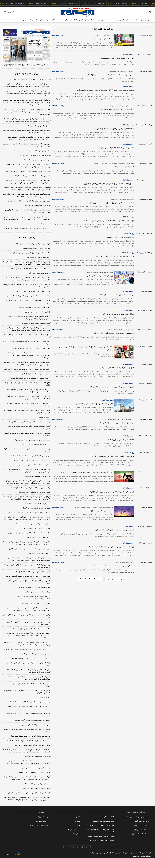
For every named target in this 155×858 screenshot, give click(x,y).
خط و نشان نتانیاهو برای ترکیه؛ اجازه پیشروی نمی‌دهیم (31, 348)
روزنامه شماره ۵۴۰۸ (128, 436)
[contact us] (69, 847)
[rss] (77, 847)
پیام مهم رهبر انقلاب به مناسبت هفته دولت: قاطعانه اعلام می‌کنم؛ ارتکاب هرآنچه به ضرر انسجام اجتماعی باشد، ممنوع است (28, 278)
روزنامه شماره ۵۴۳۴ (128, 253)
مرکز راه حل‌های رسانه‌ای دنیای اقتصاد (101, 836)
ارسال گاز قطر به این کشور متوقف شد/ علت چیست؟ (32, 291)
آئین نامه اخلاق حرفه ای (38, 825)
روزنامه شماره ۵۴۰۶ (128, 453)
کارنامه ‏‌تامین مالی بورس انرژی (102, 510)
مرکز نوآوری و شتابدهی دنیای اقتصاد (101, 825)
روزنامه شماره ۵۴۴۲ (58, 199)
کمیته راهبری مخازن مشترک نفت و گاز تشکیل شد (115, 256)
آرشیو (53, 20)
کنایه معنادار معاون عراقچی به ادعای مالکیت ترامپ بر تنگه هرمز (28, 512)
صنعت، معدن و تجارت (104, 20)
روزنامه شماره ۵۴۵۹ (128, 54)
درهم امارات (115, 3)
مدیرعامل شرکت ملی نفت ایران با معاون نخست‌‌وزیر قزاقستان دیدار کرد (106, 75)
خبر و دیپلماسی (146, 20)
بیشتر (25, 20)
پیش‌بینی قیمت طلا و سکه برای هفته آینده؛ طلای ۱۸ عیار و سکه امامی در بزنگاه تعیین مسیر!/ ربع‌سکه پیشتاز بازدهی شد (26, 195)
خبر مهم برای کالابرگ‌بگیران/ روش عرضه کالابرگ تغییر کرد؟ (30, 456)
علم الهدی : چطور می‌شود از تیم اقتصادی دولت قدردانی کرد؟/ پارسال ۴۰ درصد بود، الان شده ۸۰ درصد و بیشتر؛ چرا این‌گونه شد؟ (27, 188)
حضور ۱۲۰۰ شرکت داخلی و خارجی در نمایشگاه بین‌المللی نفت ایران (109, 183)
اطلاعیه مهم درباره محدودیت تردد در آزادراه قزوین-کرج (31, 440)
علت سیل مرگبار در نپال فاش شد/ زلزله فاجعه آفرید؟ (32, 176)
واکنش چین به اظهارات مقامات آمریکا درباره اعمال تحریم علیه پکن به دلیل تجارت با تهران (27, 411)
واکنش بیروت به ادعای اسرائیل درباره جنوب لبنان (34, 492)
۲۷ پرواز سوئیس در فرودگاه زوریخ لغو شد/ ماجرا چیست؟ (30, 378)
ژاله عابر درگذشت (44, 224)
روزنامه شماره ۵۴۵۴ (58, 106)
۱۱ (95, 579)
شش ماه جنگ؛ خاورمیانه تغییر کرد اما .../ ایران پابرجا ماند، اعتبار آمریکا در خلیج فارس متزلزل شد (28, 390)
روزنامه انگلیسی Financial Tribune (102, 840)
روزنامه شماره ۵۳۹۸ (57, 507)
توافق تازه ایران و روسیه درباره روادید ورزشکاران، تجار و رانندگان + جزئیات (27, 384)
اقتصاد (135, 20)
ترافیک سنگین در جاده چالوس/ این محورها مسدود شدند (30, 488)
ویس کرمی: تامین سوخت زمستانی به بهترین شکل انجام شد (111, 491)
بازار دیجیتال (89, 20)
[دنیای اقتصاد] (77, 12)
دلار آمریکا (36, 3)
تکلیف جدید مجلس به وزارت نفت (121, 439)
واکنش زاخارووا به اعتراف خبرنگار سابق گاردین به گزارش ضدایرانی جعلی (28, 301)
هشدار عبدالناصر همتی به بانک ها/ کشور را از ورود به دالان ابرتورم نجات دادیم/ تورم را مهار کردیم (27, 211)
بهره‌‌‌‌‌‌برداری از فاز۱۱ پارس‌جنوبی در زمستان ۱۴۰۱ (116, 423)
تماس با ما (76, 817)
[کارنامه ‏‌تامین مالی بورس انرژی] (123, 511)
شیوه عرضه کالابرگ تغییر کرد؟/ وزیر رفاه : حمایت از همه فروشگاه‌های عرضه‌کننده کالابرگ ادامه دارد (26, 145)
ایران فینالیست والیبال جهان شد (39, 273)
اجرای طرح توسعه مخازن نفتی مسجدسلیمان (117, 58)
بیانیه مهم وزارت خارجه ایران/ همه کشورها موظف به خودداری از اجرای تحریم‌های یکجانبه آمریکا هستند (26, 131)
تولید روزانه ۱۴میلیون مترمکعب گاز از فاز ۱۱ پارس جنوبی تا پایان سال (108, 220)
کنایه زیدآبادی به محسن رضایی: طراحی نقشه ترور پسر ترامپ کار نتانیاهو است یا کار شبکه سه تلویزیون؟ (28, 397)
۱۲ (90, 579)
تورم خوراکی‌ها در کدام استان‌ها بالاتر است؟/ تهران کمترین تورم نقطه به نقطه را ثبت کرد (26, 285)
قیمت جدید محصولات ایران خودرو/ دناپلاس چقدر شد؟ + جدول (28, 171)
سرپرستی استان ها (74, 830)
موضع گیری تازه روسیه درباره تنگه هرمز (37, 126)
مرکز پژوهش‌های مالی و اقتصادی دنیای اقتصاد (100, 830)
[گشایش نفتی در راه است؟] (123, 40)
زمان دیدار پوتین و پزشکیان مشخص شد (36, 248)
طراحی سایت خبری (11, 854)
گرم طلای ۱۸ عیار (11, 3)
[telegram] (82, 847)
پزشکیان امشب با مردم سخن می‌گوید (37, 312)
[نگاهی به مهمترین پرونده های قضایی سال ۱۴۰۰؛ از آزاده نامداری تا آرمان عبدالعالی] (123, 352)
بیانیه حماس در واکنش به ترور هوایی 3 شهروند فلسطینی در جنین (27, 576)
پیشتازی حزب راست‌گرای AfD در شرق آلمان (36, 374)
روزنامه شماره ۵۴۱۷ (128, 364)
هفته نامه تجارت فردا (140, 830)
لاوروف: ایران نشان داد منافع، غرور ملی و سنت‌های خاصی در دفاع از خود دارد (27, 450)
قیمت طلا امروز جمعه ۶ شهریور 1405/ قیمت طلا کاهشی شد (29, 702)
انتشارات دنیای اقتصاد (106, 817)
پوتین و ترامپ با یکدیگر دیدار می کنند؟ (36, 508)
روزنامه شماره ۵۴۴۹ (58, 163)
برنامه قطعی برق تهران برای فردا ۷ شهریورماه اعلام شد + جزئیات (28, 460)
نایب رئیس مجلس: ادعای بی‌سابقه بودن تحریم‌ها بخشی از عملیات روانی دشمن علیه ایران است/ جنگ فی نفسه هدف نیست (27, 329)
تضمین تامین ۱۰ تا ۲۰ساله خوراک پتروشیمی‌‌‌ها (116, 147)
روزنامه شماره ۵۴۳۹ (128, 234)
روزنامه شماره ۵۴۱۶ (128, 383)
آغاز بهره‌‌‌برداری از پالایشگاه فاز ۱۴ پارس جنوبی (117, 367)
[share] (73, 847)
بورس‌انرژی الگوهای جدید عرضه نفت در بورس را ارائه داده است (110, 566)
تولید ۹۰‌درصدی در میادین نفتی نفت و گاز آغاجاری (114, 530)
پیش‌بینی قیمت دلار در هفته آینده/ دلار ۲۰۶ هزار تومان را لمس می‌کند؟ (28, 404)
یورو (137, 3)
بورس (116, 20)
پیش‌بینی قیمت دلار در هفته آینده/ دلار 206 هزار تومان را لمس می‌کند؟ (29, 684)
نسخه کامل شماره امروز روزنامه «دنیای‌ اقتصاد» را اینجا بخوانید (26, 65)
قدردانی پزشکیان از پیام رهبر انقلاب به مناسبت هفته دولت (30, 244)
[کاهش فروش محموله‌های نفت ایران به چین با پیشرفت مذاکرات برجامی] (123, 476)
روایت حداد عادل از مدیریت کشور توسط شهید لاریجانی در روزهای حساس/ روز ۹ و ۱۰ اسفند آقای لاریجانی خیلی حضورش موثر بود (28, 181)
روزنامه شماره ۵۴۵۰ (128, 144)
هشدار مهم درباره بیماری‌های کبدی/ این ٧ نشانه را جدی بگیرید (29, 201)
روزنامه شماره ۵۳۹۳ (128, 526)
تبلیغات (77, 821)
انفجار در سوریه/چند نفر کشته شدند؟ (37, 503)
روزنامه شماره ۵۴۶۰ (57, 35)
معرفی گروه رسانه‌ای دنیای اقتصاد (136, 817)
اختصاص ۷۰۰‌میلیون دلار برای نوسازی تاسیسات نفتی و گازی (111, 202)
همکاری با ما (75, 834)
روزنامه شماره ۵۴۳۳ (58, 272)
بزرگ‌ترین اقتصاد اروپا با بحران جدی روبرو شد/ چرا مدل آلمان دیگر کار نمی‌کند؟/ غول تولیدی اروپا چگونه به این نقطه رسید (26, 263)
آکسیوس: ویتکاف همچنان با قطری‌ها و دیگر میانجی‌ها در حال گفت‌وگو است (29, 427)
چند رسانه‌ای (44, 20)
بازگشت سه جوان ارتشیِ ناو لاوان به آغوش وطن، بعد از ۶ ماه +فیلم (27, 228)
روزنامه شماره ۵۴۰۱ (128, 488)
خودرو (81, 20)
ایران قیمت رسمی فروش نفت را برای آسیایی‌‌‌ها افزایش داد (112, 387)
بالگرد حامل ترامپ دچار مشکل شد (38, 257)
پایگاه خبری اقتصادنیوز (139, 834)
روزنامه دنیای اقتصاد (140, 821)
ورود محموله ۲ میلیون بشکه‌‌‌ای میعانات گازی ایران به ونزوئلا (111, 546)
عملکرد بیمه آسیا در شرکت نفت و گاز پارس (118, 314)
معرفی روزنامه (41, 817)
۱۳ (85, 579)
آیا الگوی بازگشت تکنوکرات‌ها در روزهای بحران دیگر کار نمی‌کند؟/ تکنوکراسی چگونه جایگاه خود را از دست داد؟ (28, 317)
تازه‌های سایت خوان (26, 238)
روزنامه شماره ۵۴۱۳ (107, 400)
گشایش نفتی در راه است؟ (103, 39)
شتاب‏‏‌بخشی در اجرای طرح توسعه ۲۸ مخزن (117, 109)
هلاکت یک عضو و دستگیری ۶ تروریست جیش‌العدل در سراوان (29, 253)
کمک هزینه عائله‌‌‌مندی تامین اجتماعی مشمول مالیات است (112, 456)
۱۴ (80, 579)
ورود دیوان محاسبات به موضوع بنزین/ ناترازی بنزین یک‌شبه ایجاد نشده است (27, 434)
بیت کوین (92, 3)
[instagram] (90, 847)
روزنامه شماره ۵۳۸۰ (58, 562)
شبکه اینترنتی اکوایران (140, 825)
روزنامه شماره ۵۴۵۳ (128, 125)
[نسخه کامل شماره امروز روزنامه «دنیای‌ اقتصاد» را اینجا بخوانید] (26, 44)
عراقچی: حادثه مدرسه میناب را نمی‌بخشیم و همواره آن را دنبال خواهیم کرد (26, 335)
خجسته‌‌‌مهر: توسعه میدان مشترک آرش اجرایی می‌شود (113, 333)
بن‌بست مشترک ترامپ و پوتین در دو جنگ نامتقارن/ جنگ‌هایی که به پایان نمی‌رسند (26, 342)
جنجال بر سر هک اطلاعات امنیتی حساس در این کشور (32, 465)
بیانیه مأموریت (41, 821)
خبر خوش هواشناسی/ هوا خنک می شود (36, 160)
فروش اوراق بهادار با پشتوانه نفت (121, 167)
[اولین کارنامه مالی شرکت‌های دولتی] (123, 277)
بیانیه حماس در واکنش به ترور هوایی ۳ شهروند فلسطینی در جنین (27, 296)
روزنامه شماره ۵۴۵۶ (57, 71)
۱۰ (99, 579)
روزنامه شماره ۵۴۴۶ (128, 180)
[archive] (64, 847)
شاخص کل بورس (65, 3)
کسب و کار (33, 20)
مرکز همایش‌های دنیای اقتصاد (103, 821)
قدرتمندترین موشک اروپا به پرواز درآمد (37, 205)
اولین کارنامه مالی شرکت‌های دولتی (100, 275)
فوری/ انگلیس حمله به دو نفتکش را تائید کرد (34, 155)
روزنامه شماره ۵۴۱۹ (57, 330)
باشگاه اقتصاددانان (71, 20)
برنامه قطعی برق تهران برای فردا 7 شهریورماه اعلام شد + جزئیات (28, 740)
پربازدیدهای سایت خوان (26, 73)
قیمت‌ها (60, 20)
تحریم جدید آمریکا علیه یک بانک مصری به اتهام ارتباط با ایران (29, 268)
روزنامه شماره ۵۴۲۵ (128, 291)
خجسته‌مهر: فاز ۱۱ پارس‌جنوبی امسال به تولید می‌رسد (114, 128)
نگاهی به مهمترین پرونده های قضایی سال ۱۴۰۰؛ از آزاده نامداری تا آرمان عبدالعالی (85, 348)
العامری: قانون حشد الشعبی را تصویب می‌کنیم (34, 307)
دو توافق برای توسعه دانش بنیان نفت (120, 237)
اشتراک (78, 825)
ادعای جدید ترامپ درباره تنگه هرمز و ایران (36, 444)
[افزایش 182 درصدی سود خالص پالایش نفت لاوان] (123, 405)
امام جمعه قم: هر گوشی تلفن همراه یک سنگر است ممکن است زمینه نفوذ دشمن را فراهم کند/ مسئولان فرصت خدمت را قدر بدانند (26, 470)
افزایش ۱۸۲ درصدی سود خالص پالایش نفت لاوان (94, 403)
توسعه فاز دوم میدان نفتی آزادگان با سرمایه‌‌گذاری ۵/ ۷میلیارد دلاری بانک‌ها (105, 90)
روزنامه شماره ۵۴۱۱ (57, 419)
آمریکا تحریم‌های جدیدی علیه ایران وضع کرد (35, 323)
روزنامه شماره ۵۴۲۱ (128, 310)
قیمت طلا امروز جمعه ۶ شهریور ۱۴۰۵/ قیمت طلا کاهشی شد (29, 79)
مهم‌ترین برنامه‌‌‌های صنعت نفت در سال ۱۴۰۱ (117, 295)
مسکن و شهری (125, 20)
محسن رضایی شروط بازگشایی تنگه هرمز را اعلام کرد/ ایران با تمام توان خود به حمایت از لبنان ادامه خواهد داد (28, 165)
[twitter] (86, 847)
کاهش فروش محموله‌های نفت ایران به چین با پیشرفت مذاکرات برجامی (86, 472)
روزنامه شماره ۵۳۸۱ (128, 543)
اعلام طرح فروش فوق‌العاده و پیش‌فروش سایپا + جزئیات (31, 151)
